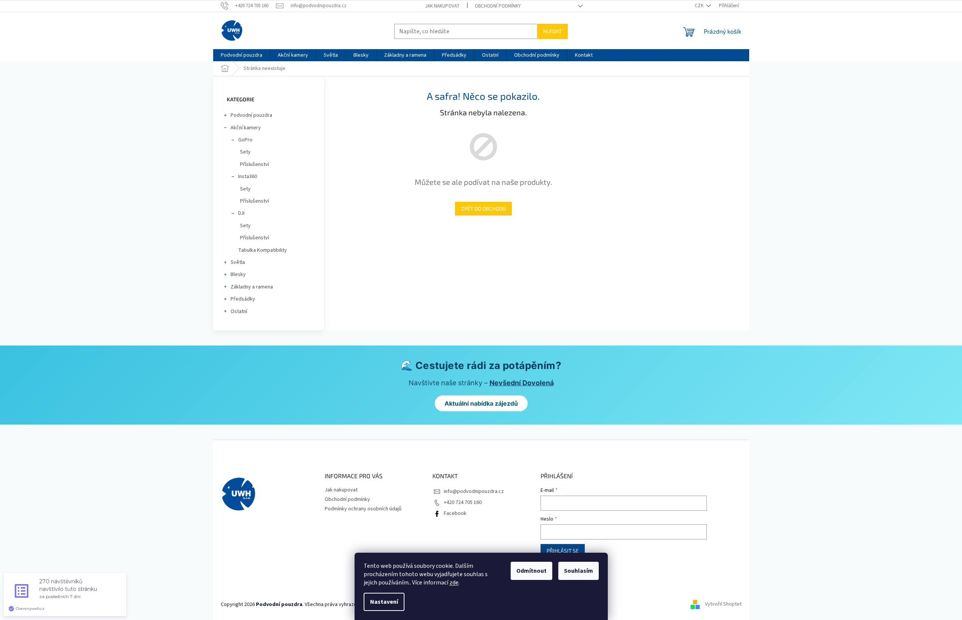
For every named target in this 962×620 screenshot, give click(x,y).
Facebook (455, 513)
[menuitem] (241, 55)
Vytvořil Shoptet (723, 604)
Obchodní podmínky (498, 6)
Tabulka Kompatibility (262, 250)
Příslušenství (254, 164)
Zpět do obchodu (483, 208)
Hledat (552, 31)
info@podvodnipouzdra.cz (474, 491)
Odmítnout (531, 571)
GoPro (245, 140)
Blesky (238, 274)
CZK (700, 5)
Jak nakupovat (442, 6)
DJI (241, 213)
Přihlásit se (563, 550)
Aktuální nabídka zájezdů (481, 403)
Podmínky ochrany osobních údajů (363, 509)
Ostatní (239, 311)
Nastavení (384, 602)
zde (454, 582)
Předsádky (243, 299)
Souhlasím (578, 571)
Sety (245, 152)
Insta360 (247, 176)
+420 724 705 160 (463, 502)
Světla (238, 262)
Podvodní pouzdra (251, 115)
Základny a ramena (252, 287)
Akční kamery (246, 128)
